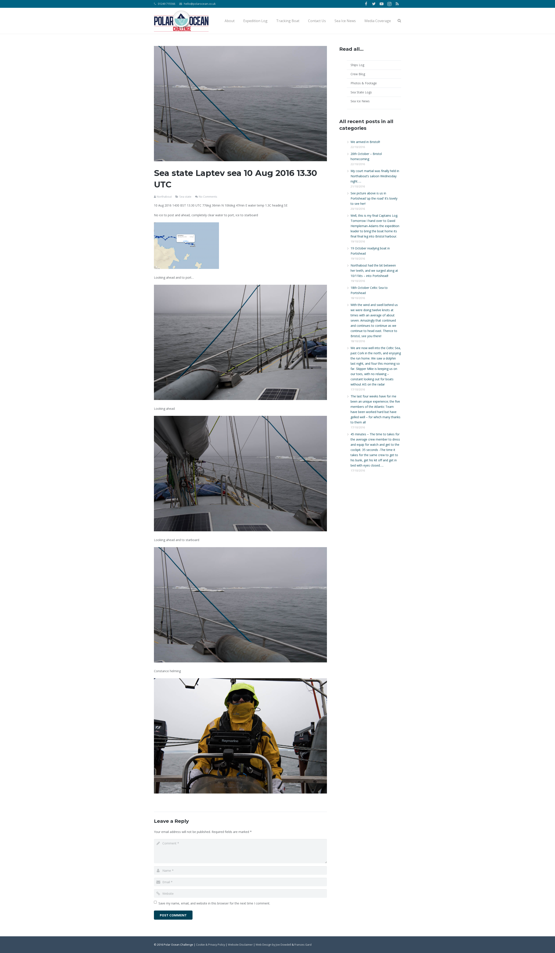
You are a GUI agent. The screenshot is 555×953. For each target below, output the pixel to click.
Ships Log (357, 65)
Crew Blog (358, 74)
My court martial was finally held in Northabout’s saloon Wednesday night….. (375, 176)
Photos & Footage (364, 83)
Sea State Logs (361, 92)
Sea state (185, 196)
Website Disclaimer (240, 944)
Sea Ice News (360, 101)
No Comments (208, 196)
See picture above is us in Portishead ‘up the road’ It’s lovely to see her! (374, 198)
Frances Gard (303, 944)
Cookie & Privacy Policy (210, 944)
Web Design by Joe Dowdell (273, 944)
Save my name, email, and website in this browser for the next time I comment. (214, 903)
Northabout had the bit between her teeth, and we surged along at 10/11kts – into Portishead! (374, 270)
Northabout (164, 196)
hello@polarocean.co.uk (200, 4)
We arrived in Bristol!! (365, 142)
